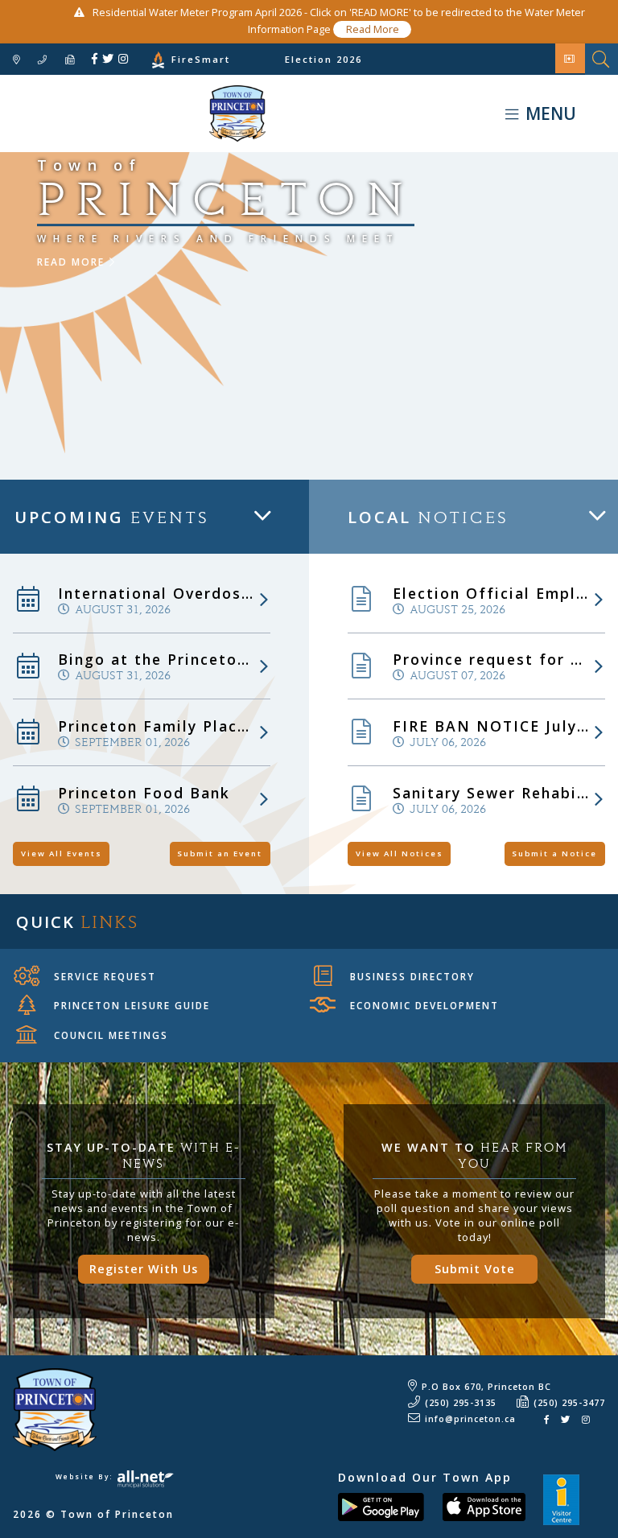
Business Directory (412, 976)
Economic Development (424, 1005)
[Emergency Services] (570, 58)
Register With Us (143, 1268)
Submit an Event (219, 853)
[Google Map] (17, 59)
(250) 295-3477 (569, 1402)
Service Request (105, 976)
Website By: (86, 1476)
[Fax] (70, 59)
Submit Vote (475, 1268)
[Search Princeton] (601, 59)
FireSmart (200, 59)
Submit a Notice (554, 853)
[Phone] (43, 59)
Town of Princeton (133, 113)
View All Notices (399, 853)
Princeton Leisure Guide (132, 1005)
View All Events (61, 853)
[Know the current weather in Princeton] (134, 62)
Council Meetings (111, 1035)
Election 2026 (323, 59)
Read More (372, 29)
